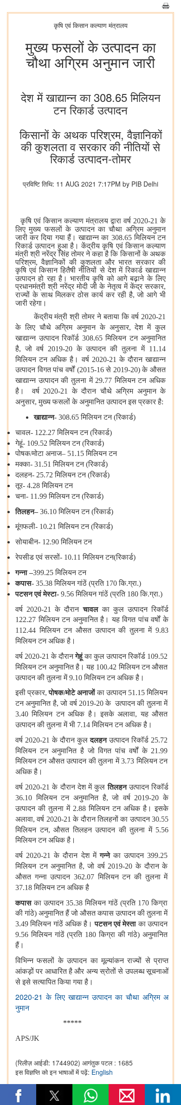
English (102, 1072)
